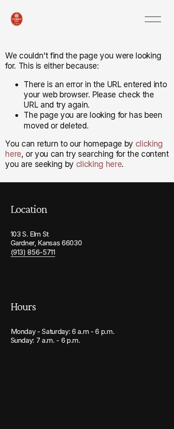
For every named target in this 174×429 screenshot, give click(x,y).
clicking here (99, 164)
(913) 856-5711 (33, 252)
